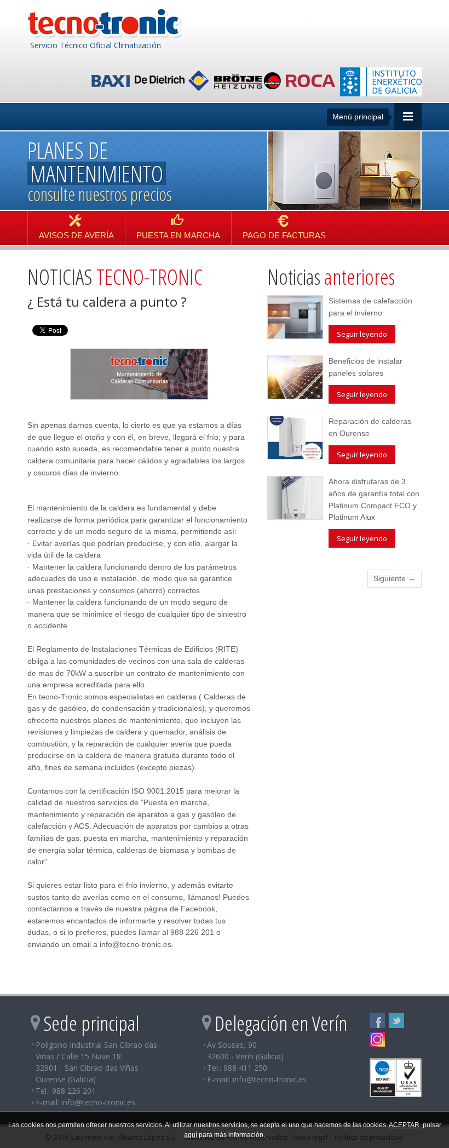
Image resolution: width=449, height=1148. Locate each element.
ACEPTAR (404, 1125)
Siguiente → (394, 578)
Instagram (377, 1039)
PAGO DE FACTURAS (284, 235)
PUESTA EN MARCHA (178, 235)
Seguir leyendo (362, 334)
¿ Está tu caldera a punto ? (107, 302)
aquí (190, 1135)
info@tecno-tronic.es (98, 1102)
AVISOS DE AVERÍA (76, 235)
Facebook (377, 1020)
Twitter (396, 1020)
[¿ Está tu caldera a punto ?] (139, 373)
